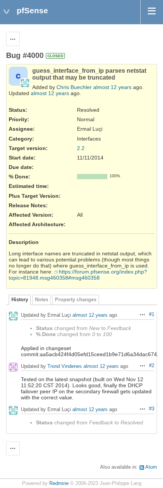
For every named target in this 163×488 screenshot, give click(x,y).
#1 (151, 314)
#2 (151, 365)
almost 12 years (112, 87)
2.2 (81, 148)
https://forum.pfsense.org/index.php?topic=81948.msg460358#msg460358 (78, 275)
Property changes (75, 299)
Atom (151, 467)
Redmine (59, 483)
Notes (41, 299)
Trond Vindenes (64, 366)
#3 (151, 408)
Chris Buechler (74, 87)
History (19, 299)
